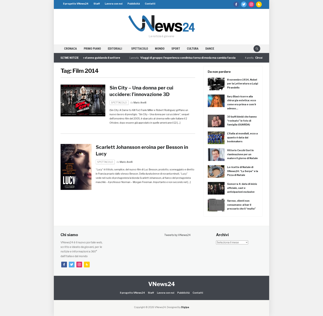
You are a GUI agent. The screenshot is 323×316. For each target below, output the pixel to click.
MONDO (160, 48)
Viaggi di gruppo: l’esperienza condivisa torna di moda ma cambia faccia (182, 57)
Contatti (150, 3)
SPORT (175, 48)
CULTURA (193, 48)
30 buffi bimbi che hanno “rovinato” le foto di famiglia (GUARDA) (242, 120)
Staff (97, 3)
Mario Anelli (139, 102)
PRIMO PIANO (92, 48)
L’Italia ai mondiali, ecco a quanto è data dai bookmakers (242, 137)
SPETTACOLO (139, 48)
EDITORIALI (115, 48)
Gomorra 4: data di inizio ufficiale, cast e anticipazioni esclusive (242, 187)
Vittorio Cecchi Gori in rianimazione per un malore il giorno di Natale (242, 154)
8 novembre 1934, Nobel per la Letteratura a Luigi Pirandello (242, 83)
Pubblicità (134, 3)
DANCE (209, 48)
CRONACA (70, 48)
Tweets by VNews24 (177, 235)
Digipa (185, 307)
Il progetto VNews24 (75, 3)
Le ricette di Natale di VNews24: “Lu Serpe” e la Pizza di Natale (242, 171)
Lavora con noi (113, 3)
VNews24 (161, 284)
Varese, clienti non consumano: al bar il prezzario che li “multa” (241, 204)
